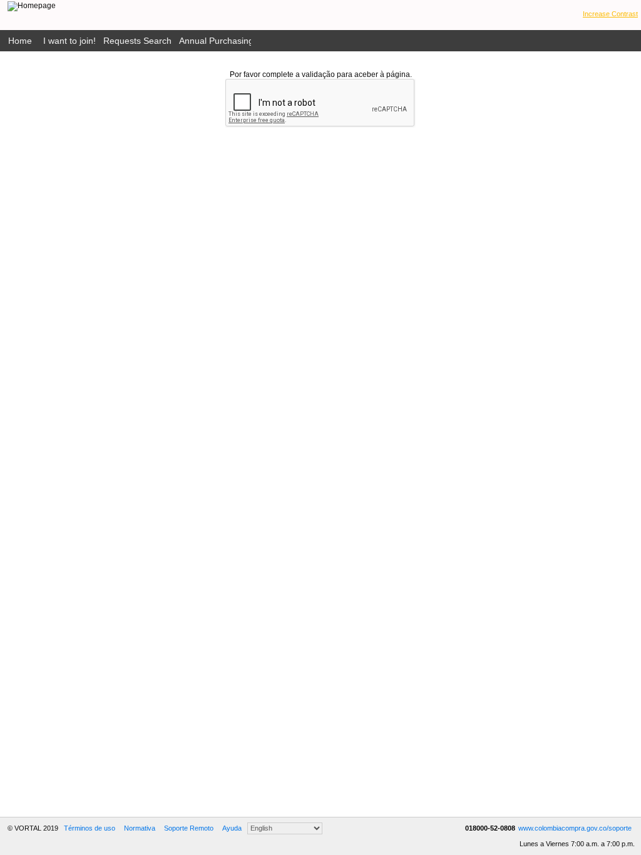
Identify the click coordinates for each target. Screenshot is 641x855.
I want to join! (69, 41)
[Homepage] (32, 6)
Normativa (139, 828)
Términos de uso (89, 828)
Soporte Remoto (188, 828)
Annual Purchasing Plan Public (239, 41)
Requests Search (137, 41)
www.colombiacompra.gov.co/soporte (575, 828)
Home (20, 41)
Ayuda (232, 828)
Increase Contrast (610, 14)
